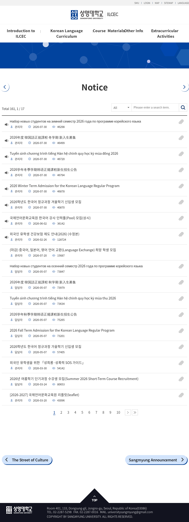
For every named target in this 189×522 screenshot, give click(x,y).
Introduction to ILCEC (21, 33)
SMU (136, 3)
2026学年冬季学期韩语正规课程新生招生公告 (43, 169)
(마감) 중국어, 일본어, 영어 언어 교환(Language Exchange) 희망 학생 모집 (63, 249)
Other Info (133, 30)
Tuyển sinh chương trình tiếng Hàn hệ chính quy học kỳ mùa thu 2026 (63, 298)
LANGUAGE (183, 3)
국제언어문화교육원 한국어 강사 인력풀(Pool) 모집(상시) (50, 217)
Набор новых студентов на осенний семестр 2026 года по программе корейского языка (76, 265)
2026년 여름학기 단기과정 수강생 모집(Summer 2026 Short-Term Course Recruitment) (74, 378)
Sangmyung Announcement (153, 459)
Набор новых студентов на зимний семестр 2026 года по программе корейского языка (75, 121)
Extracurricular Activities (165, 33)
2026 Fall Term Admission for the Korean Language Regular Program (62, 330)
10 (118, 412)
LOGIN (147, 3)
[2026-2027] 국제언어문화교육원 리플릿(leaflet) (44, 394)
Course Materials (109, 30)
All (115, 107)
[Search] (183, 107)
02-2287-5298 (62, 512)
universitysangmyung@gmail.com (130, 512)
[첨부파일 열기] (181, 121)
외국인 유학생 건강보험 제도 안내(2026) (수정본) (44, 233)
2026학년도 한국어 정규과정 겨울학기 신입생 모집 (45, 201)
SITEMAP (168, 3)
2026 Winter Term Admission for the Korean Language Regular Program (65, 185)
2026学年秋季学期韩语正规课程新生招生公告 (43, 314)
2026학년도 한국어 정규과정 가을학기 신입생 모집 (45, 346)
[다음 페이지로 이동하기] (128, 412)
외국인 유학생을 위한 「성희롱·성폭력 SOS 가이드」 (47, 362)
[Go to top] (94, 495)
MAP (157, 3)
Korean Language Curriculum (66, 33)
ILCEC (112, 14)
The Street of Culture (30, 459)
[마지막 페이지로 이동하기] (135, 412)
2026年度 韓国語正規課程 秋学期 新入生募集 (43, 281)
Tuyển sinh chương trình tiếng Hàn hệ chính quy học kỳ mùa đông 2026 (64, 153)
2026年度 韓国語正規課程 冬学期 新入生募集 (43, 137)
